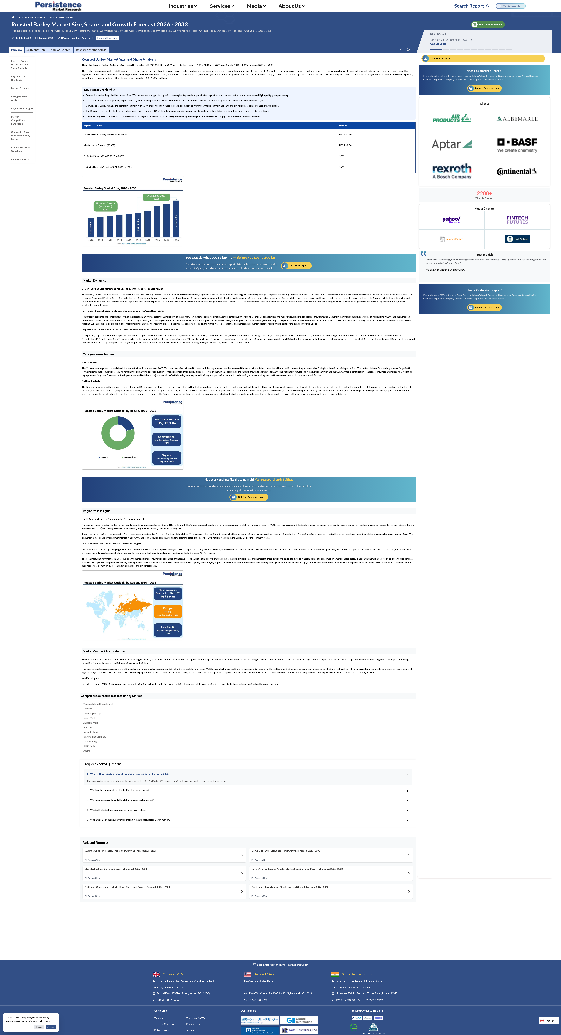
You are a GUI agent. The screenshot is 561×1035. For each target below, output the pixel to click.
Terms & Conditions (165, 1024)
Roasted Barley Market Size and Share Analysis (20, 64)
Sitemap (190, 1029)
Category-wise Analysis (19, 98)
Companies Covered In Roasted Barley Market (22, 135)
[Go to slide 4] (459, 49)
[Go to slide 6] (474, 49)
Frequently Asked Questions (20, 149)
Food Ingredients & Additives (32, 17)
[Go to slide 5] (467, 49)
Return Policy (161, 1029)
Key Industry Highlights (18, 78)
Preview (16, 49)
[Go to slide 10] (502, 49)
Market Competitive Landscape (18, 120)
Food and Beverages (107, 37)
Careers (158, 1018)
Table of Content (60, 49)
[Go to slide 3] (449, 49)
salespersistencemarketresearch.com (282, 964)
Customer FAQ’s (195, 1018)
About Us (290, 6)
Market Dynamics (20, 88)
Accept (50, 1027)
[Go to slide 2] (440, 49)
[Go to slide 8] (488, 49)
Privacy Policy (194, 1024)
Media (254, 6)
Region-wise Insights (22, 108)
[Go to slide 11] (509, 49)
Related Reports (20, 159)
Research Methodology (91, 49)
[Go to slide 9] (495, 49)
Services (220, 6)
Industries (181, 6)
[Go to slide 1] (433, 49)
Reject (39, 1027)
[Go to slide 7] (481, 49)
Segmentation (35, 49)
